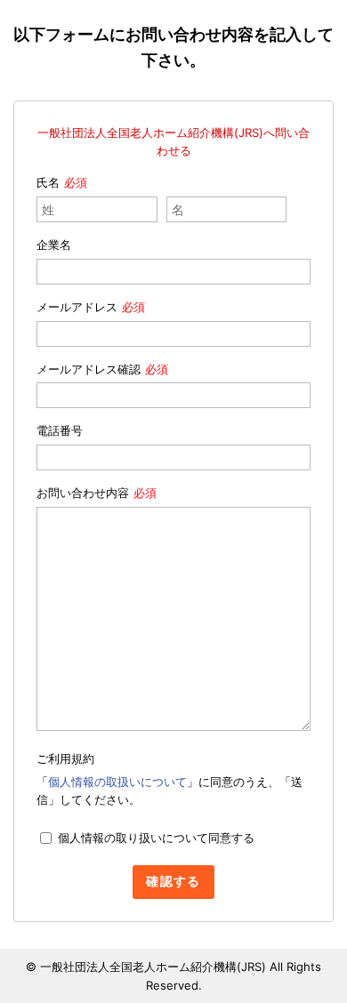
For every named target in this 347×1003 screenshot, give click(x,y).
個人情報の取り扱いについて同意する (156, 837)
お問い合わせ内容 (82, 492)
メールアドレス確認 (88, 369)
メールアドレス (76, 307)
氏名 (48, 182)
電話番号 (59, 430)
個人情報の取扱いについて (117, 781)
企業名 (53, 244)
